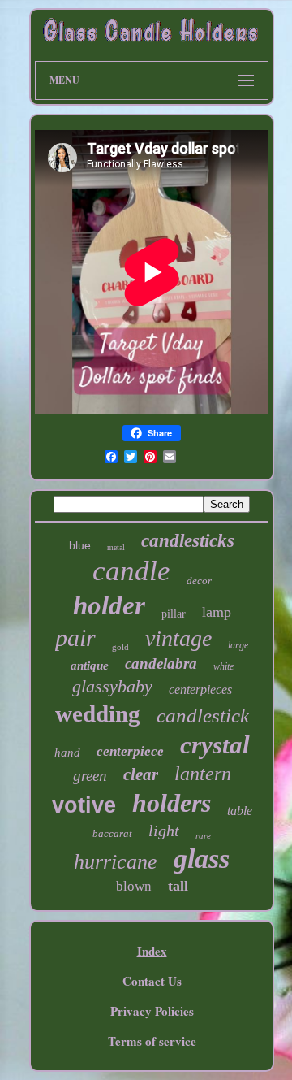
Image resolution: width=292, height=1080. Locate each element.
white (223, 666)
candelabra (161, 663)
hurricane (115, 862)
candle (131, 571)
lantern (202, 773)
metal (116, 547)
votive (84, 805)
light (163, 830)
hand (67, 752)
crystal (215, 745)
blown (134, 886)
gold (120, 647)
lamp (216, 612)
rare (203, 835)
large (238, 645)
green (90, 775)
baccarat (112, 833)
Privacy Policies (152, 1011)
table (239, 811)
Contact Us (152, 981)
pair (75, 637)
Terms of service (152, 1041)
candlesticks (187, 541)
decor (199, 581)
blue (80, 545)
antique (90, 665)
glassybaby (112, 686)
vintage (178, 638)
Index (152, 951)
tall (178, 886)
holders (171, 803)
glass (202, 859)
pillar (173, 614)
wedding (97, 713)
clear (140, 774)
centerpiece (130, 751)
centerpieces (200, 689)
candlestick (203, 716)
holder (109, 605)
